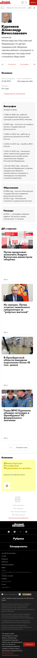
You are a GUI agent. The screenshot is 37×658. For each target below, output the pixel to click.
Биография (24, 64)
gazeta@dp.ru (6, 587)
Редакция (5, 559)
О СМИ (4, 556)
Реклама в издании (8, 564)
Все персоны (18, 508)
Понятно (29, 644)
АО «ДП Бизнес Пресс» (9, 553)
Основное (12, 64)
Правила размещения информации (18, 518)
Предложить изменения (14, 94)
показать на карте (7, 576)
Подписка (5, 562)
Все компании (18, 505)
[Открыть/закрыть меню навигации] (22, 2)
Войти (33, 2)
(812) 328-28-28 (6, 581)
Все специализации (18, 512)
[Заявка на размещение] (34, 7)
